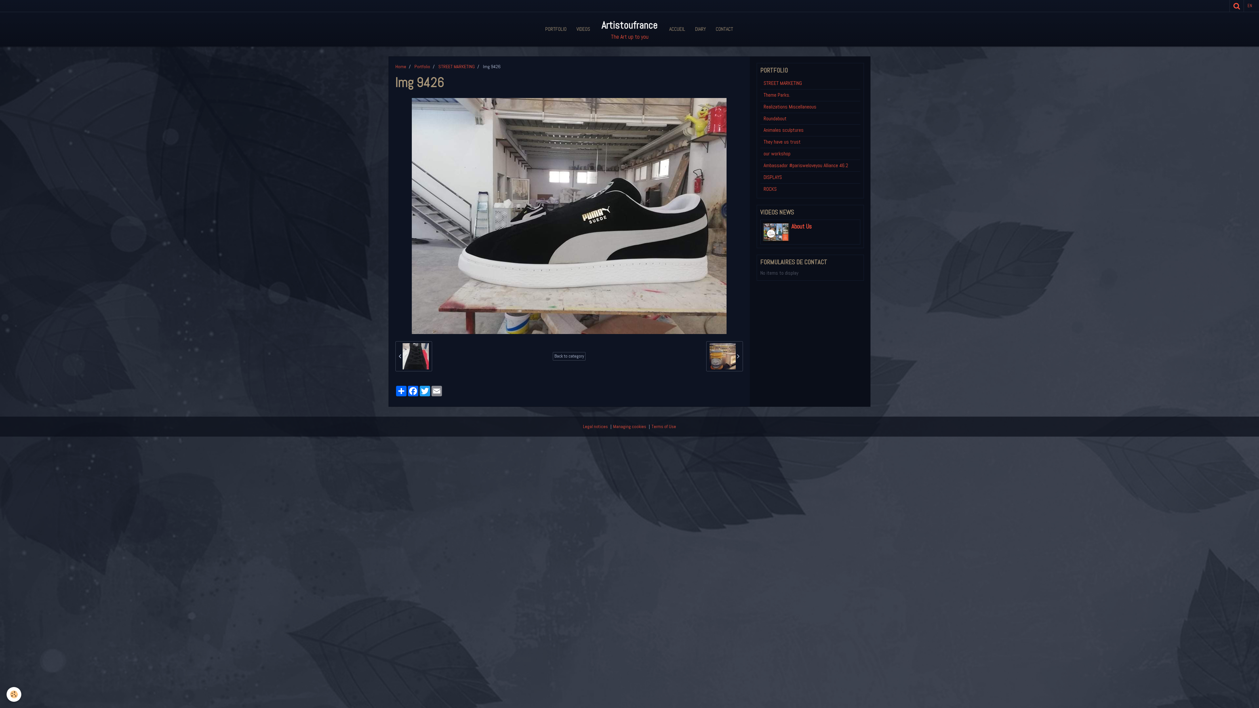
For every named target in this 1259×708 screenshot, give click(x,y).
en (1250, 6)
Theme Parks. (777, 94)
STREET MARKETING (456, 66)
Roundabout (775, 118)
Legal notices (595, 426)
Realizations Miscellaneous (790, 106)
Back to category (569, 356)
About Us (801, 227)
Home (400, 66)
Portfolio (556, 29)
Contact (724, 29)
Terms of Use (663, 426)
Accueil (677, 29)
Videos (583, 29)
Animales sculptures (784, 130)
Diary (700, 29)
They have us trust (782, 141)
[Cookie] (14, 694)
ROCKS (770, 189)
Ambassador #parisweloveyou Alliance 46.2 (806, 165)
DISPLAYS (773, 177)
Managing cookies (629, 426)
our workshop (777, 153)
